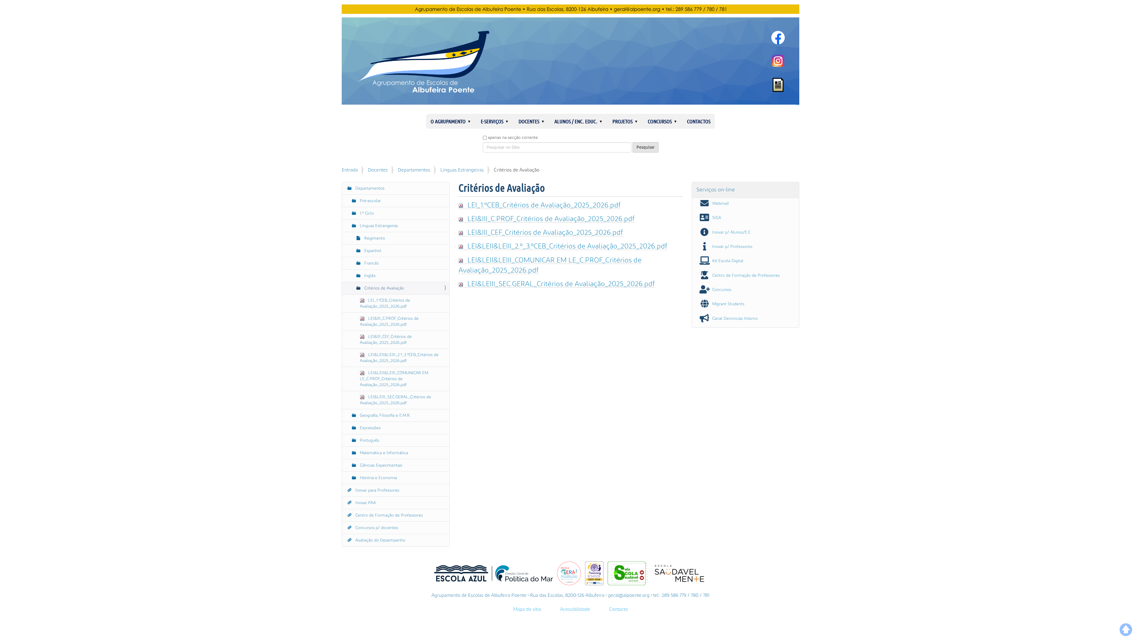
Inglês (369, 276)
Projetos (622, 121)
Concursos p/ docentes (376, 528)
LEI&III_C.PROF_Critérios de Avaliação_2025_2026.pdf (551, 218)
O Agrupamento (448, 121)
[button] (471, 121)
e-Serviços (492, 121)
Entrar (797, 105)
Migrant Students (728, 304)
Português (369, 440)
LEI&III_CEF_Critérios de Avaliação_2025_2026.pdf (545, 232)
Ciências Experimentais (380, 465)
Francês (371, 263)
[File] (462, 205)
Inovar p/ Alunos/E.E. (731, 232)
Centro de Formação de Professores (388, 515)
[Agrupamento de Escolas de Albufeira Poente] (570, 54)
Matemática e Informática (383, 453)
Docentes (529, 121)
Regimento (374, 238)
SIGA (716, 218)
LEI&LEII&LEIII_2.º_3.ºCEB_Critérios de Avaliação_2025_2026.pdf (567, 246)
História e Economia (378, 478)
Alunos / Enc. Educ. (575, 121)
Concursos (660, 121)
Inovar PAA (365, 503)
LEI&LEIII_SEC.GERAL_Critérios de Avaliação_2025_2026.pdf (561, 284)
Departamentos (414, 170)
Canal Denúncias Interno (735, 319)
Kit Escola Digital (727, 261)
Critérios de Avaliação (383, 288)
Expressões (370, 428)
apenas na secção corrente (513, 138)
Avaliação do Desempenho (379, 540)
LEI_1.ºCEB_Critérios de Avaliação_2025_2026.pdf (544, 205)
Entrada (350, 170)
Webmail (720, 204)
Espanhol (372, 251)
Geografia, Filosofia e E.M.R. (385, 415)
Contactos (698, 121)
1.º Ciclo (366, 213)
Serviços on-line (715, 189)
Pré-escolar (370, 201)
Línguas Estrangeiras (462, 170)
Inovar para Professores (376, 490)
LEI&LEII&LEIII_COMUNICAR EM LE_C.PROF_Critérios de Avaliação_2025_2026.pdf (394, 379)
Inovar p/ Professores (732, 247)
